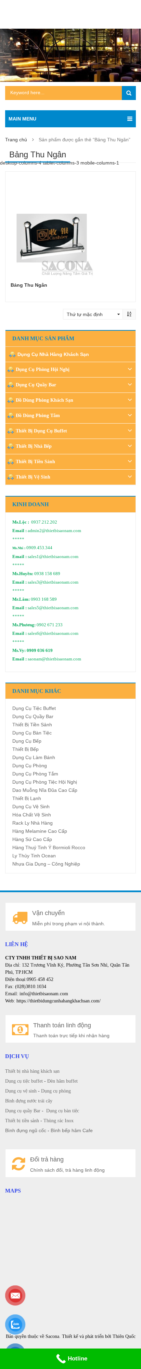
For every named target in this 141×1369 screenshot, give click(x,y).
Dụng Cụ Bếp (26, 741)
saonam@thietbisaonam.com (54, 659)
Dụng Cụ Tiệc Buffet (34, 708)
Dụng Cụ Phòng (29, 765)
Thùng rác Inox (58, 1120)
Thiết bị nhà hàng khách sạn (32, 1071)
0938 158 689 (47, 573)
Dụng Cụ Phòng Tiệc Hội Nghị (44, 782)
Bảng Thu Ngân (29, 285)
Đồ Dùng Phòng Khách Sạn (44, 400)
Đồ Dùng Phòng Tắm (38, 415)
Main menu (22, 119)
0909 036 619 (40, 650)
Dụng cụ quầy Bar (22, 1110)
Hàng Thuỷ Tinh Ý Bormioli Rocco (48, 847)
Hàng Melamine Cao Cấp (39, 831)
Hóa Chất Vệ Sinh (31, 814)
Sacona (52, 1336)
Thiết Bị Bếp (25, 749)
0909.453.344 (39, 547)
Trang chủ (16, 139)
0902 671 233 (50, 625)
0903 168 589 (44, 599)
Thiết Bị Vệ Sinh (33, 477)
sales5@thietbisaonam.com (53, 607)
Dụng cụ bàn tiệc (62, 1110)
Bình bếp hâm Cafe (72, 1130)
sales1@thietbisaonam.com (53, 556)
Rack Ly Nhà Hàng (32, 823)
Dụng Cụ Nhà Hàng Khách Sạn (53, 354)
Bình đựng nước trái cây (28, 1100)
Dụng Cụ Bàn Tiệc (32, 733)
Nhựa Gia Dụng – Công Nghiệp (46, 864)
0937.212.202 (44, 522)
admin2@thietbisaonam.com (54, 530)
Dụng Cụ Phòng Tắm (35, 773)
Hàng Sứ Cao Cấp (32, 839)
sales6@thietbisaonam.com (53, 633)
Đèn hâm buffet (62, 1081)
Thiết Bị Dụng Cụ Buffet (41, 430)
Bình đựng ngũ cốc (25, 1130)
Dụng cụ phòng (56, 1091)
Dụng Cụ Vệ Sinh (31, 806)
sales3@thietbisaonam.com (53, 582)
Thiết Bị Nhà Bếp (34, 446)
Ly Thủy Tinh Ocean (34, 855)
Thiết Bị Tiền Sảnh (35, 461)
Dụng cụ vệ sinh (21, 1091)
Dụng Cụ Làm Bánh (33, 757)
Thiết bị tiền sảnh (22, 1120)
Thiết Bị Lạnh (26, 798)
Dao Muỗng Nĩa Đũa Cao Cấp (44, 790)
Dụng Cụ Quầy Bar (36, 384)
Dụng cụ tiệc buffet (24, 1081)
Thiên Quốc (124, 1336)
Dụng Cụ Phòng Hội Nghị (42, 369)
